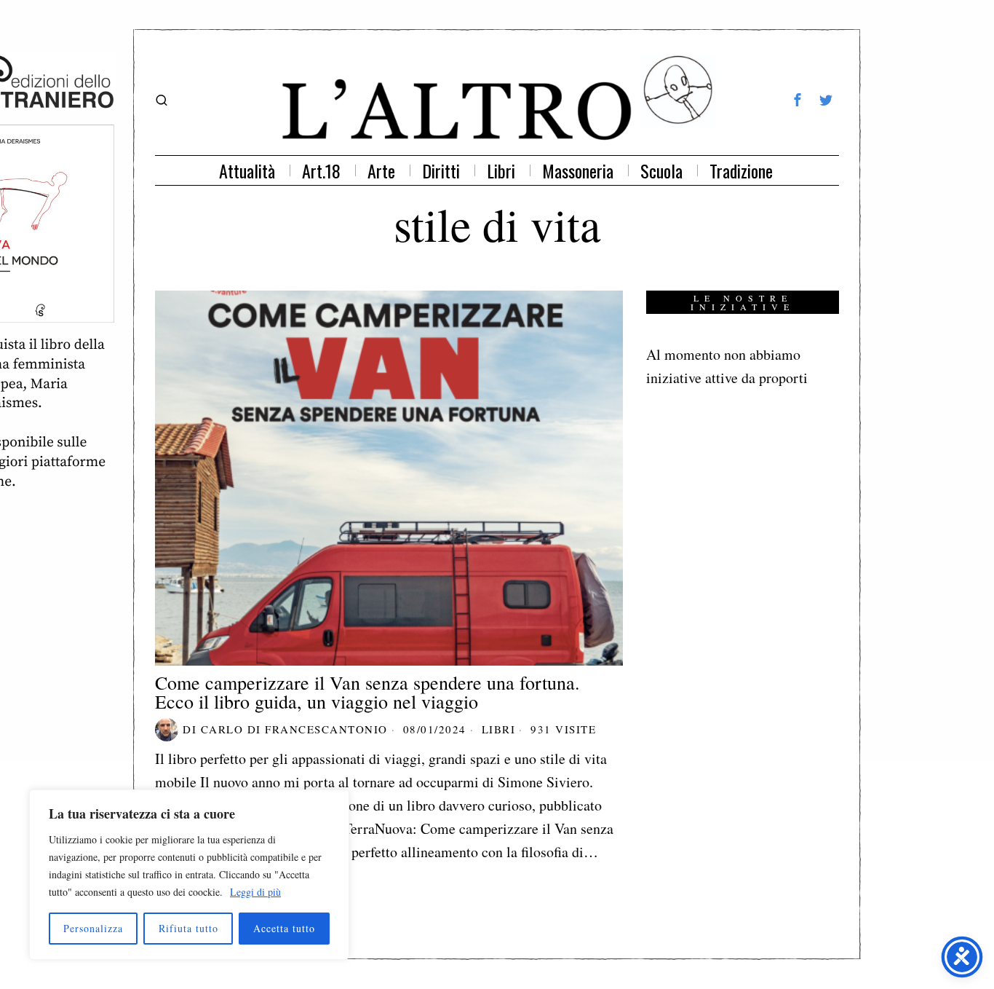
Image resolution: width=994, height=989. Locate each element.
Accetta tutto (284, 928)
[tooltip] (797, 100)
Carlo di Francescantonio (294, 729)
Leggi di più (255, 892)
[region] (189, 874)
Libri (499, 729)
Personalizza (93, 928)
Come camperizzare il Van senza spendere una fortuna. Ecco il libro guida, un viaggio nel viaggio (367, 692)
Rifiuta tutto (188, 928)
